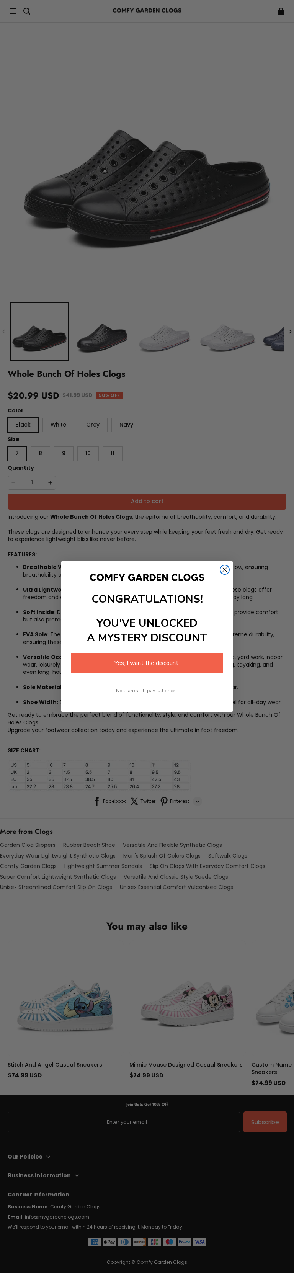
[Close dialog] (224, 569)
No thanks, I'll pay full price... (147, 691)
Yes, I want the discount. (147, 663)
